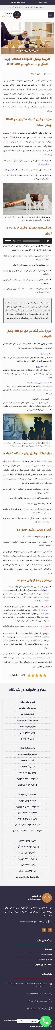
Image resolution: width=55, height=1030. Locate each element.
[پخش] (48, 241)
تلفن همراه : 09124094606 (37, 1008)
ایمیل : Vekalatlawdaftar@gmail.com (33, 921)
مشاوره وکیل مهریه (30, 640)
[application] (27, 241)
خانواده (43, 657)
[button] (51, 15)
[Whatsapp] (50, 930)
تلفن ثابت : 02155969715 (37, 1001)
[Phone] (45, 1021)
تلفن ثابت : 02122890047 (37, 993)
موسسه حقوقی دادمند (31, 1020)
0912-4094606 (44, 2)
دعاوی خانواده (36, 74)
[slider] (8, 240)
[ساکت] (14, 241)
